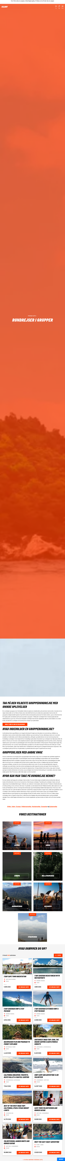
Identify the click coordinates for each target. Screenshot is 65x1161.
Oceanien (44, 806)
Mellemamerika (26, 806)
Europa (18, 806)
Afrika (9, 806)
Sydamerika (53, 806)
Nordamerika (36, 806)
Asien (13, 806)
